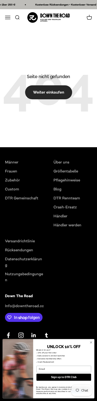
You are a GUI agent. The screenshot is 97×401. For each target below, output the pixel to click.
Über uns (61, 162)
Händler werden (67, 225)
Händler (60, 216)
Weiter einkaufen (48, 92)
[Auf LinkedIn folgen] (33, 335)
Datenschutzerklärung (23, 262)
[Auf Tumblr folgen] (46, 335)
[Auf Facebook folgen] (8, 335)
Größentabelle (65, 171)
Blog (57, 189)
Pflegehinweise (66, 180)
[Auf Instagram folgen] (21, 335)
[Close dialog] (91, 342)
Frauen (11, 171)
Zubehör (12, 180)
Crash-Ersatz (65, 207)
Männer (11, 162)
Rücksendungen (19, 250)
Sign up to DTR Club (63, 377)
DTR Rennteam (66, 198)
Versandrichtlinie (20, 241)
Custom (12, 189)
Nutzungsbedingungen (24, 277)
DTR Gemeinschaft (21, 198)
